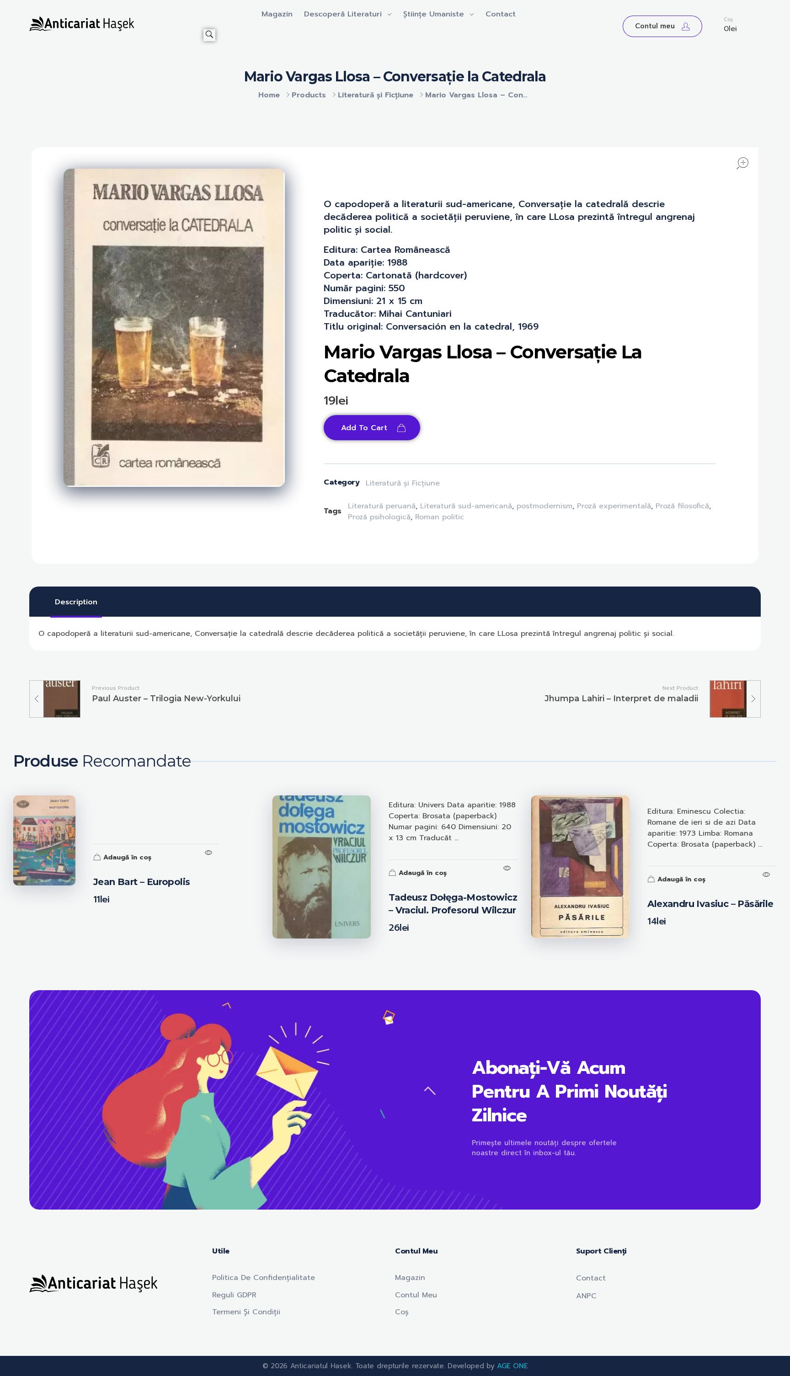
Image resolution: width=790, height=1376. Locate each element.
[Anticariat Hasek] (116, 23)
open (742, 163)
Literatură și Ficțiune (375, 95)
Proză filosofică (682, 506)
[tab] (76, 602)
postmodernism (544, 506)
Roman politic (439, 517)
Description (76, 602)
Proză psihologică (379, 517)
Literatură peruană (382, 506)
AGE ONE (512, 1366)
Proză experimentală (614, 506)
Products (309, 95)
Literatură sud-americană (466, 506)
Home (269, 95)
